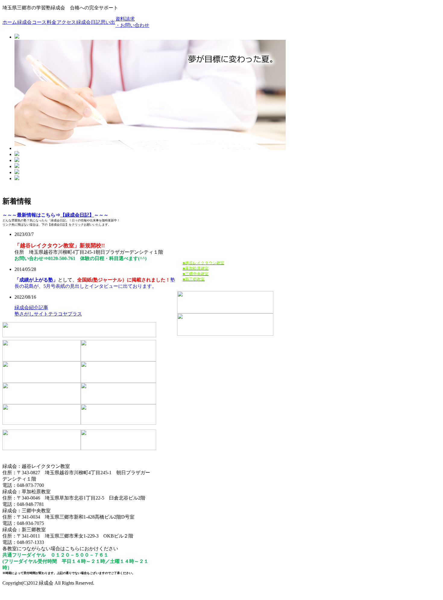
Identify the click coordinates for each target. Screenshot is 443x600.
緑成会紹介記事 (31, 307)
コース (39, 22)
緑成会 (24, 22)
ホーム (9, 22)
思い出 (108, 22)
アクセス (66, 22)
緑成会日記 (88, 22)
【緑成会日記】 (77, 214)
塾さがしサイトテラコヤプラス (48, 313)
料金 (51, 22)
